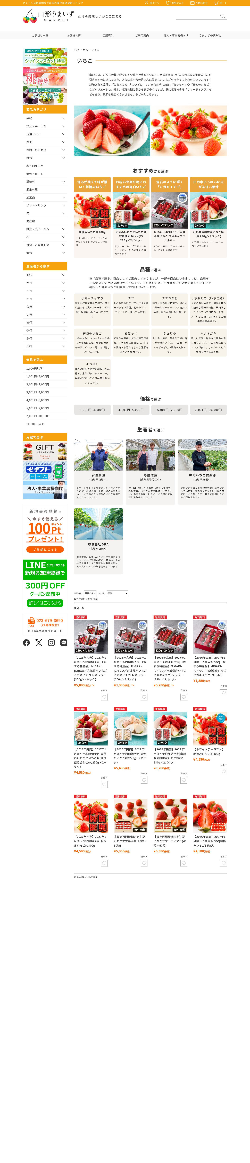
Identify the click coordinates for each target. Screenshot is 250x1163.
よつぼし (92, 373)
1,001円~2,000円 (37, 376)
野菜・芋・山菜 (36, 126)
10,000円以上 (35, 424)
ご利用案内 (142, 35)
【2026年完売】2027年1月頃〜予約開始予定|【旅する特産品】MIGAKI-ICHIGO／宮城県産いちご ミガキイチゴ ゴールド (209, 666)
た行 (29, 299)
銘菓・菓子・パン (37, 229)
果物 (85, 49)
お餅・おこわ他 (36, 150)
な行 (29, 307)
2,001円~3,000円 (37, 384)
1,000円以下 (34, 368)
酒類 (29, 253)
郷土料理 (32, 189)
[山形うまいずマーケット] (48, 16)
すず (131, 305)
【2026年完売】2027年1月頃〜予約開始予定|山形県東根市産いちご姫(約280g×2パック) (170, 755)
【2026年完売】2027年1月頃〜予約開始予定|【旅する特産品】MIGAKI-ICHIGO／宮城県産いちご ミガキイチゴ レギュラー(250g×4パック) (90, 668)
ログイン (154, 3)
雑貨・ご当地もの (37, 245)
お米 (29, 142)
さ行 (29, 291)
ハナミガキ (208, 342)
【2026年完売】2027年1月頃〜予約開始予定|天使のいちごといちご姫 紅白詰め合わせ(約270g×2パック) (90, 758)
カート (223, 3)
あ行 (29, 275)
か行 (29, 283)
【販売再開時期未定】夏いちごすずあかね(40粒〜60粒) (130, 841)
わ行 (29, 346)
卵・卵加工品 (35, 166)
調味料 (30, 181)
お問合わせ (202, 3)
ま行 (29, 322)
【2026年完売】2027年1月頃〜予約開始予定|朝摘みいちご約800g (90, 841)
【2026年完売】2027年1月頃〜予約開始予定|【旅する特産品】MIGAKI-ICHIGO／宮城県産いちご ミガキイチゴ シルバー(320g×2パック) (170, 668)
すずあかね (169, 307)
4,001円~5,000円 (131, 410)
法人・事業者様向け (176, 35)
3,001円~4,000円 (92, 410)
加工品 (30, 197)
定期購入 (108, 35)
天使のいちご (92, 342)
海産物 (30, 221)
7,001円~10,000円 (208, 410)
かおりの (169, 342)
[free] (91, 637)
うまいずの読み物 (210, 35)
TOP (76, 49)
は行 (29, 315)
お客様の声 (74, 35)
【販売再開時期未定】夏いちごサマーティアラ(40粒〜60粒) (170, 841)
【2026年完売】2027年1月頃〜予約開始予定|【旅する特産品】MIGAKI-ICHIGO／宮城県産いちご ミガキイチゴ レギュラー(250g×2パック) (130, 668)
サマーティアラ (92, 307)
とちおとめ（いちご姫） (208, 309)
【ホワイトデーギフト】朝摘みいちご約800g (209, 751)
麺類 (29, 158)
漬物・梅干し (35, 174)
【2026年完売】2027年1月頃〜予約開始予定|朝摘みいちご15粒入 (209, 841)
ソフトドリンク (36, 205)
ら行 (29, 338)
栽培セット (33, 134)
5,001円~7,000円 (169, 410)
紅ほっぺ (131, 342)
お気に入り (178, 3)
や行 (29, 330)
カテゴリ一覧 (40, 35)
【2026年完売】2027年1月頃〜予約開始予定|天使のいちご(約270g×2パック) (130, 755)
